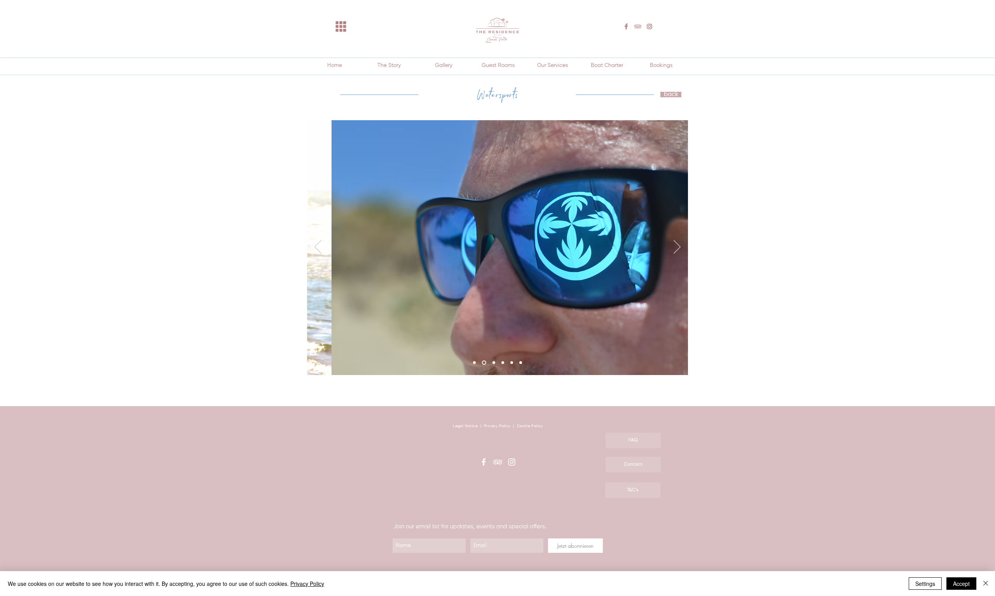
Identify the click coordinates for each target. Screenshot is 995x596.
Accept (961, 583)
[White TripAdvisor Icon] (498, 462)
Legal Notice (465, 426)
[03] (493, 362)
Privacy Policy (498, 426)
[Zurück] (317, 247)
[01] (474, 362)
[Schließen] (985, 583)
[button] (341, 26)
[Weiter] (677, 247)
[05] (511, 362)
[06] (520, 362)
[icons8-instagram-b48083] (649, 26)
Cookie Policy (530, 426)
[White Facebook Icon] (484, 462)
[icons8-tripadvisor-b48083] (637, 26)
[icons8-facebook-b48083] (626, 26)
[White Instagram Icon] (512, 462)
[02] (484, 363)
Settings (925, 583)
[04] (502, 362)
